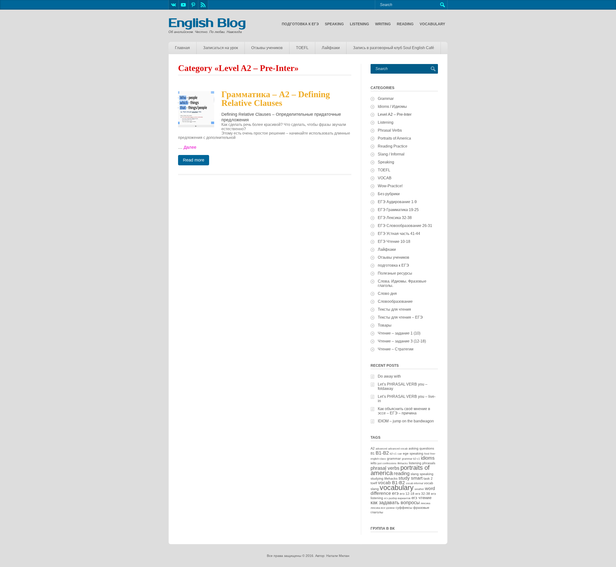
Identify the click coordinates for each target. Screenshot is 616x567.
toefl (374, 483)
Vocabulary (432, 24)
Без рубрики (389, 194)
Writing (383, 24)
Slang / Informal (391, 154)
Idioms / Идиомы (392, 106)
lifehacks (403, 463)
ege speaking (413, 453)
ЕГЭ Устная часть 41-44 (399, 234)
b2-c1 (393, 453)
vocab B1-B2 (391, 482)
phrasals (428, 463)
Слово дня (387, 293)
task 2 (428, 478)
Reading (405, 24)
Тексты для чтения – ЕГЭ (400, 317)
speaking (426, 474)
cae (400, 453)
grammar (394, 458)
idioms (428, 458)
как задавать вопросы (395, 502)
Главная (182, 48)
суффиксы (404, 507)
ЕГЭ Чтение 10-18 (394, 241)
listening (415, 463)
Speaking (334, 24)
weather (419, 489)
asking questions (421, 448)
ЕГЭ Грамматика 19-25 (398, 210)
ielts (374, 463)
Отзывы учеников (267, 48)
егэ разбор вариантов (397, 498)
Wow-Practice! (390, 186)
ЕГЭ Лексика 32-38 (395, 218)
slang (415, 474)
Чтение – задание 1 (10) (399, 333)
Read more (193, 160)
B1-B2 (382, 453)
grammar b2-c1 (411, 458)
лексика (425, 503)
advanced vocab (398, 448)
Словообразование (395, 301)
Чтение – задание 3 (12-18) (402, 341)
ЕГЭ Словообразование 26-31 (405, 226)
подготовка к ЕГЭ (300, 24)
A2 (373, 448)
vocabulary (397, 487)
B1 (373, 453)
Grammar (386, 99)
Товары (384, 325)
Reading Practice (392, 146)
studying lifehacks (384, 478)
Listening (359, 24)
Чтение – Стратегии (395, 349)
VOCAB (384, 178)
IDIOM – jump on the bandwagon (406, 421)
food (426, 453)
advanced (381, 448)
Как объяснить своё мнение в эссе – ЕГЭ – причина (404, 411)
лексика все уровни (383, 507)
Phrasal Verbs (390, 130)
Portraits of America (394, 138)
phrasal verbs (385, 468)
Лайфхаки (331, 48)
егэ (395, 493)
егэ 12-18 (407, 494)
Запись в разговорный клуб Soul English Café (393, 48)
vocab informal (414, 483)
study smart (410, 478)
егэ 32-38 (422, 494)
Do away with (389, 376)
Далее (190, 147)
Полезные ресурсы (395, 273)
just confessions (387, 463)
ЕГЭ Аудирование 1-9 (397, 202)
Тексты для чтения (394, 309)
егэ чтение (421, 498)
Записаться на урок (220, 48)
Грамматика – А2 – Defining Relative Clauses (275, 99)
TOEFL (302, 48)
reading (402, 473)
